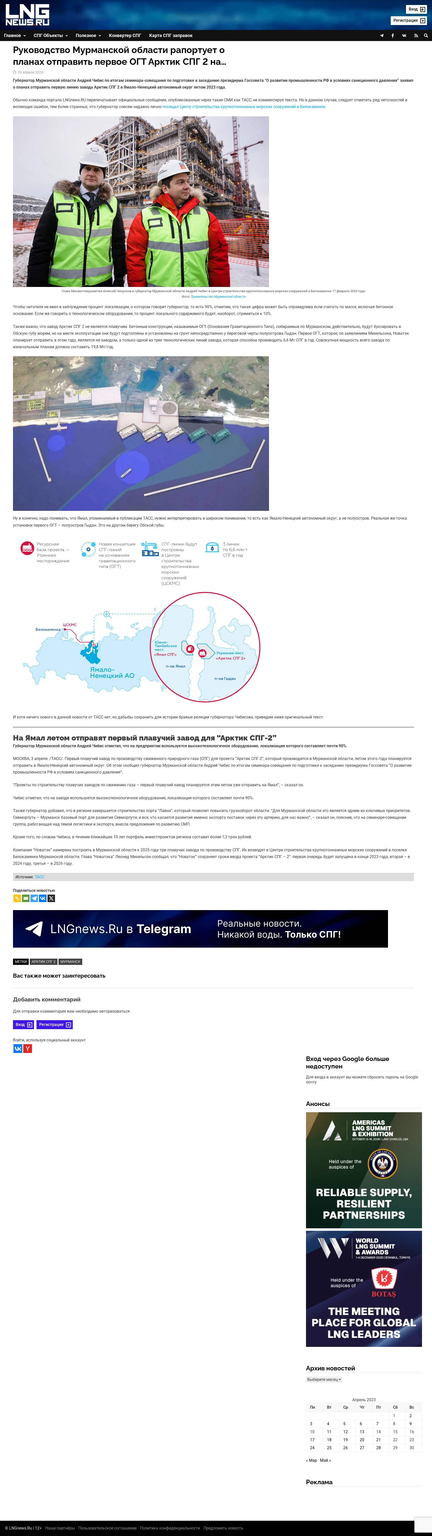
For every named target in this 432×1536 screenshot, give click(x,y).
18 (329, 1439)
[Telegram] (34, 898)
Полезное (86, 35)
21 (378, 1439)
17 (312, 1439)
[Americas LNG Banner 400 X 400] (364, 1171)
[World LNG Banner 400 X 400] (364, 1289)
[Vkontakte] (42, 898)
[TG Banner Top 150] (200, 928)
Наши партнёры (60, 1528)
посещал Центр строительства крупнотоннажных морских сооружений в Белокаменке (243, 106)
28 (378, 1447)
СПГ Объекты (48, 35)
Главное (12, 35)
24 (312, 1447)
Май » (325, 1460)
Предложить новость (223, 1528)
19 (345, 1439)
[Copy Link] (17, 898)
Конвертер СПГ (125, 35)
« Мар (311, 1460)
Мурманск (70, 962)
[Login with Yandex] (27, 1048)
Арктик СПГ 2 (44, 962)
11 (329, 1431)
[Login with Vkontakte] (18, 1048)
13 (362, 1431)
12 (345, 1431)
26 (345, 1447)
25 (329, 1447)
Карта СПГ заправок (170, 35)
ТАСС (39, 877)
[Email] (26, 898)
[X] (51, 898)
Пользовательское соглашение (107, 1528)
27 (362, 1447)
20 (362, 1439)
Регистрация (51, 1024)
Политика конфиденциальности (170, 1528)
